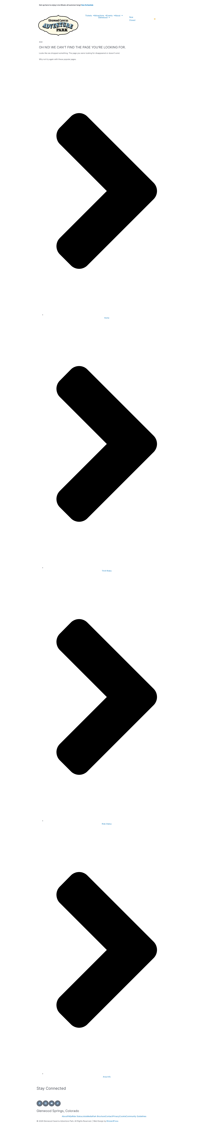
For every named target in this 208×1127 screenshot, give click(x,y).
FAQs (69, 1116)
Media (89, 1116)
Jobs (84, 1116)
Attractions (99, 15)
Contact (109, 1116)
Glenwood (102, 17)
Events (109, 15)
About (117, 15)
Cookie (122, 1116)
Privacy (116, 1116)
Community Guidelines (136, 1116)
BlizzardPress (112, 1121)
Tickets (88, 15)
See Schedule (87, 5)
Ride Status (77, 1116)
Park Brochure (98, 1116)
